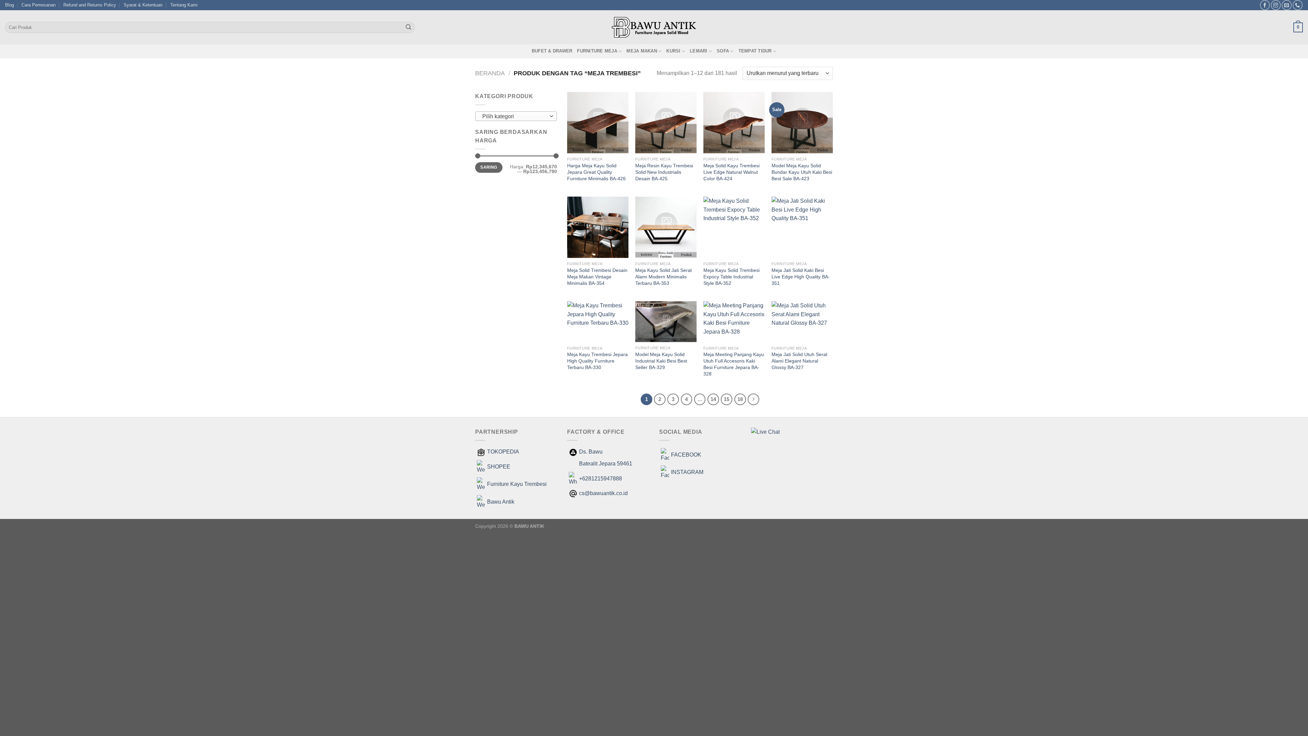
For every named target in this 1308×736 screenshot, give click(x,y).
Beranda (490, 73)
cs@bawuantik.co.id (603, 493)
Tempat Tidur (755, 50)
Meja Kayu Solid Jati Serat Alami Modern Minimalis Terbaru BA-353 (663, 276)
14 (713, 399)
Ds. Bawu (591, 452)
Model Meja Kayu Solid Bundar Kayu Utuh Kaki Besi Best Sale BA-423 (802, 172)
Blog (9, 4)
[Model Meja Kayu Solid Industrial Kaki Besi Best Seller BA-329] (666, 321)
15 (726, 399)
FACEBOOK (686, 455)
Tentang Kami (184, 4)
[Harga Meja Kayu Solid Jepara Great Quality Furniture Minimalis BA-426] (597, 122)
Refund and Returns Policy (89, 4)
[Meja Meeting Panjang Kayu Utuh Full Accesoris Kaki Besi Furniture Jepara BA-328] (734, 321)
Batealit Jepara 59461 (605, 463)
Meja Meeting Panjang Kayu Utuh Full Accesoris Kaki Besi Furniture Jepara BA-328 (733, 364)
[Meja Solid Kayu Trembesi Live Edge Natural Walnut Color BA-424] (734, 122)
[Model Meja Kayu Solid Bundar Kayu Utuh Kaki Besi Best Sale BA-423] (802, 122)
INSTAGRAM (687, 472)
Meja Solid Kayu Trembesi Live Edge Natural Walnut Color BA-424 (731, 172)
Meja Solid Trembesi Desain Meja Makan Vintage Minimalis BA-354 (597, 276)
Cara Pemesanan (38, 4)
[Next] (753, 399)
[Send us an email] (1287, 5)
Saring (488, 167)
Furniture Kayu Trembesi (517, 484)
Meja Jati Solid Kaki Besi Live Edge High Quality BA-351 (801, 276)
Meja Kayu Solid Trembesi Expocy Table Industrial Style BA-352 (731, 276)
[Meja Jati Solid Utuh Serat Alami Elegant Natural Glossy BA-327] (802, 321)
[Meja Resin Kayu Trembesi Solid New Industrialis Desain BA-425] (666, 122)
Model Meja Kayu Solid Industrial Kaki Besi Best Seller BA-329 (661, 361)
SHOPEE (498, 467)
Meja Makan (641, 50)
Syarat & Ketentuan (143, 4)
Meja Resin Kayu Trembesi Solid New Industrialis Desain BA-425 (664, 172)
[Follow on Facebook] (1265, 5)
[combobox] (516, 116)
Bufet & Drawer (552, 50)
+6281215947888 (600, 478)
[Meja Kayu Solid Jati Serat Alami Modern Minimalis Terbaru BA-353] (666, 227)
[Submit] (408, 27)
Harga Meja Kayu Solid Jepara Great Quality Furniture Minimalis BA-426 (596, 172)
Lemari (698, 50)
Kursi (673, 50)
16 (740, 399)
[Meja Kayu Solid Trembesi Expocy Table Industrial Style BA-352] (734, 227)
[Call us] (1298, 5)
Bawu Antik (500, 502)
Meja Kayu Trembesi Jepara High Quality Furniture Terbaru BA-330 (597, 361)
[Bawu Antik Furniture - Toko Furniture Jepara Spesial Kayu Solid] (654, 27)
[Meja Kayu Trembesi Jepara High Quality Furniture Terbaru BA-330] (597, 321)
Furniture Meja (597, 50)
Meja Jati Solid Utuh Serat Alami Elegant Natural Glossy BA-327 (799, 361)
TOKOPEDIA (503, 452)
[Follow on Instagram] (1276, 5)
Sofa (723, 50)
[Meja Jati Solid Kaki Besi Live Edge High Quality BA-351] (802, 227)
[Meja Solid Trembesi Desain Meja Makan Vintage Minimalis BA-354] (597, 227)
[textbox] (514, 116)
